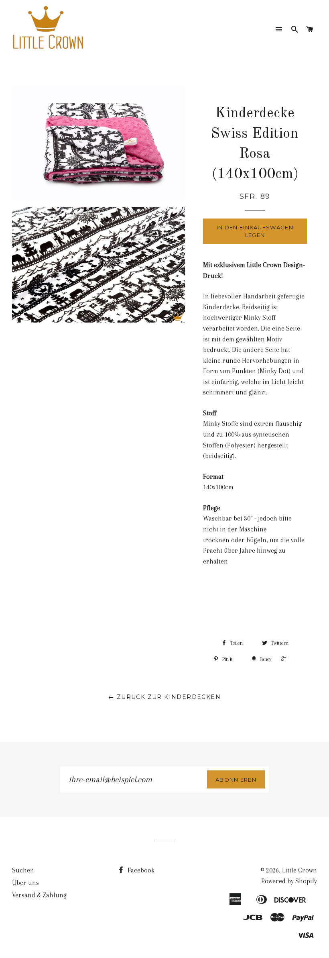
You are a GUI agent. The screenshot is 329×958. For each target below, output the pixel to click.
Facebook (140, 870)
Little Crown (299, 870)
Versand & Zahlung (39, 895)
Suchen (23, 870)
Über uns (25, 883)
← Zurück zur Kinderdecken (164, 697)
